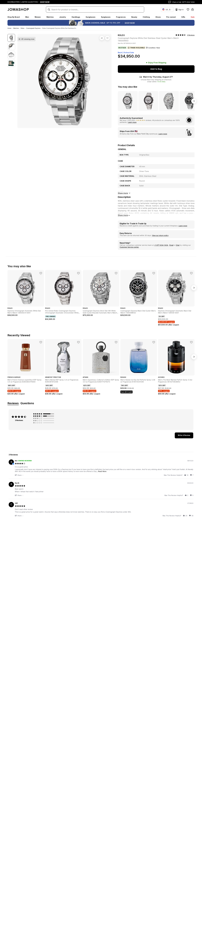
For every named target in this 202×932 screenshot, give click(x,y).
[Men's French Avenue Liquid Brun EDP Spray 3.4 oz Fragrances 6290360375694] (41, 342)
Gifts (183, 17)
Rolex (22, 28)
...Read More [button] (101, 471)
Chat (177, 245)
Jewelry (62, 17)
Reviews (13, 403)
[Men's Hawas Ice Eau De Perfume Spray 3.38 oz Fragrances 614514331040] (154, 342)
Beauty (134, 17)
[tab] (184, 435)
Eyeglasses (105, 17)
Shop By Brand (13, 17)
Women (38, 17)
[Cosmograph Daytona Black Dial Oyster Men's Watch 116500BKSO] (154, 273)
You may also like (127, 86)
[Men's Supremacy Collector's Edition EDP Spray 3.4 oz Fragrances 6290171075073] (116, 342)
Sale (193, 17)
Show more (123, 215)
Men (27, 17)
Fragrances (121, 17)
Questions (27, 403)
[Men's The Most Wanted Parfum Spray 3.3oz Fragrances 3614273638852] (191, 342)
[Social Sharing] (102, 38)
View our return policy (160, 235)
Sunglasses (90, 17)
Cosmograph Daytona (33, 28)
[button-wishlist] (188, 9)
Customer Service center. (129, 247)
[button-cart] (192, 9)
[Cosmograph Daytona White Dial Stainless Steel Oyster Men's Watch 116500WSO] (107, 38)
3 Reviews (191, 35)
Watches (50, 17)
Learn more (132, 122)
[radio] (44, 414)
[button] (19, 475)
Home (9, 28)
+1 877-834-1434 (161, 245)
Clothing (146, 17)
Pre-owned (171, 17)
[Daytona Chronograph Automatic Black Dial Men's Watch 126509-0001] (191, 273)
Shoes (158, 17)
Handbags (76, 17)
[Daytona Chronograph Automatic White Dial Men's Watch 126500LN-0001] (41, 273)
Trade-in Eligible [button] (137, 48)
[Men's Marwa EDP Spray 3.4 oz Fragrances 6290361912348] (78, 342)
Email (171, 245)
